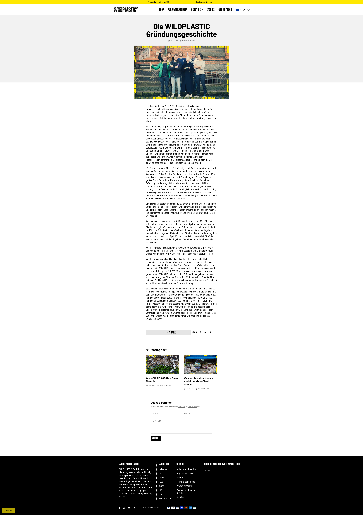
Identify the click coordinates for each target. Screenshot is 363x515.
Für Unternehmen (177, 9)
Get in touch (225, 9)
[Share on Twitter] (205, 332)
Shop (161, 486)
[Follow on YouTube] (129, 507)
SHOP (161, 9)
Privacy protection (185, 486)
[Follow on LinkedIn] (134, 507)
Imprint (179, 478)
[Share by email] (215, 332)
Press (161, 495)
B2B (161, 490)
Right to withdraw (184, 474)
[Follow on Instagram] (124, 507)
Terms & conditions (185, 482)
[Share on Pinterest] (210, 332)
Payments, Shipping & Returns (185, 492)
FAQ (161, 482)
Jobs (161, 478)
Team (161, 474)
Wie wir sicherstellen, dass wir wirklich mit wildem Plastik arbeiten (198, 381)
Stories (210, 9)
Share (172, 332)
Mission (163, 470)
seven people (125, 476)
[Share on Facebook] (200, 332)
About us (196, 9)
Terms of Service (192, 407)
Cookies (180, 498)
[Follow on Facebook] (119, 507)
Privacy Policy (181, 407)
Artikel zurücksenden (186, 470)
